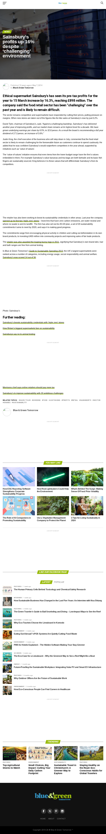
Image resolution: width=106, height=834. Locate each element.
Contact (61, 819)
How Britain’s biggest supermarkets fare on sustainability (29, 328)
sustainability (20, 402)
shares (7, 402)
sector (97, 400)
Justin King (55, 400)
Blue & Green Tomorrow (23, 88)
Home (43, 819)
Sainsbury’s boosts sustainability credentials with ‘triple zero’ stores (33, 322)
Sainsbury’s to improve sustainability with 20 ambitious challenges (33, 393)
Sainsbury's (85, 400)
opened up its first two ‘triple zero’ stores (21, 221)
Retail (75, 400)
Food (45, 400)
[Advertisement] (53, 192)
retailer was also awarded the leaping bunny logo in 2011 (33, 242)
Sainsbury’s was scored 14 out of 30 (19, 257)
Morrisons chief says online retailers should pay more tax (29, 387)
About (51, 819)
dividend (37, 400)
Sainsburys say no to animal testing (19, 334)
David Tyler (25, 400)
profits (66, 400)
